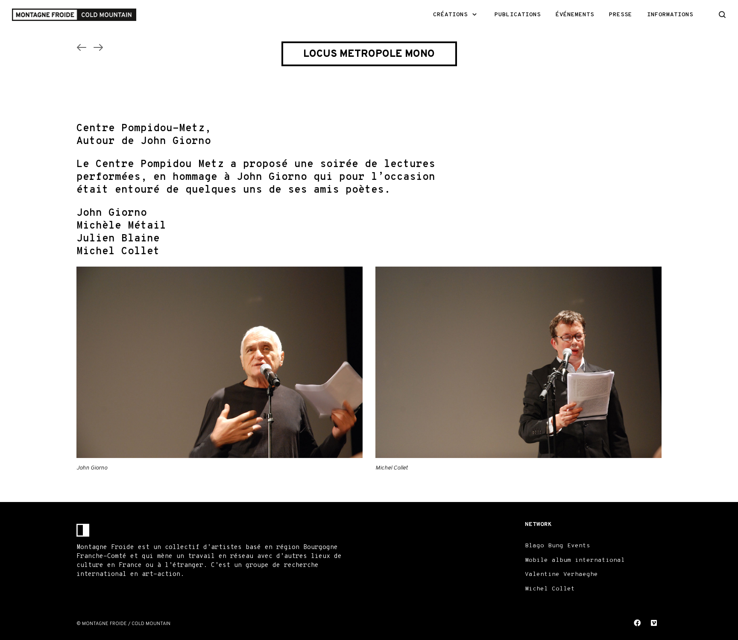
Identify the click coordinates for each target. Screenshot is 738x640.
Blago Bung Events (557, 545)
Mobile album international (575, 560)
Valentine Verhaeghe (561, 574)
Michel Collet (550, 589)
